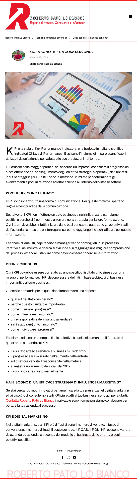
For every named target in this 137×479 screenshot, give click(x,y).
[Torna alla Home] (46, 16)
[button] (130, 16)
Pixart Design (102, 463)
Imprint (59, 451)
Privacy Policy (74, 451)
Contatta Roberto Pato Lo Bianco (30, 400)
